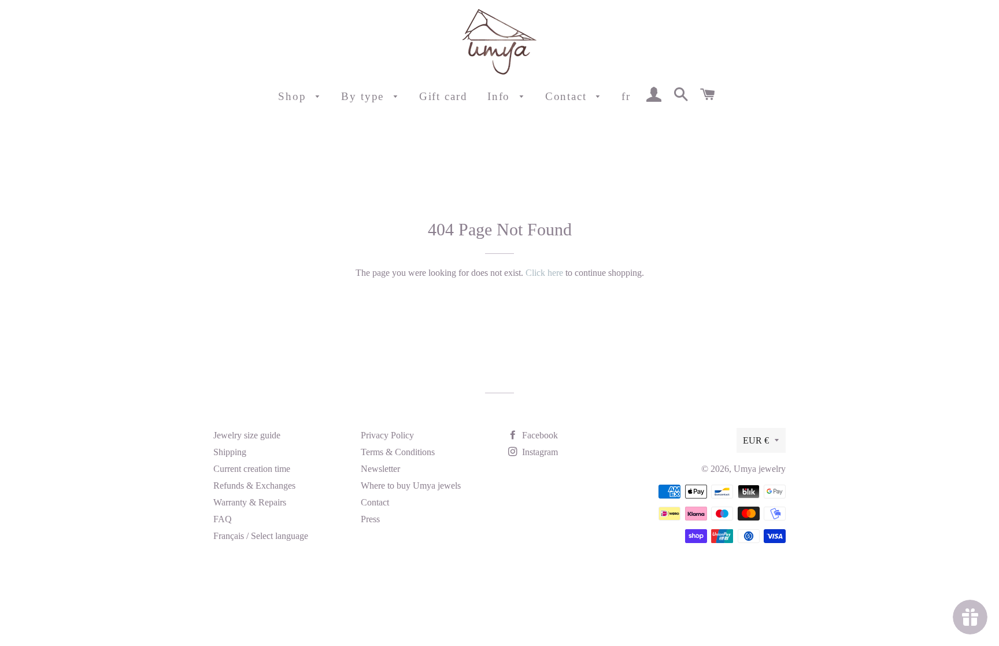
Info (501, 96)
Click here (544, 273)
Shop (294, 96)
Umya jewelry (760, 469)
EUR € (756, 440)
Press (370, 519)
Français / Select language (260, 536)
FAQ (222, 519)
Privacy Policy (387, 435)
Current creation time (251, 469)
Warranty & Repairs (249, 502)
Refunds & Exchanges (254, 485)
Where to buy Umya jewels (411, 485)
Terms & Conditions (398, 452)
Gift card (443, 96)
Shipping (229, 452)
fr (626, 96)
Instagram (539, 452)
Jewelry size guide (246, 435)
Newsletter (380, 469)
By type (364, 96)
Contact (568, 96)
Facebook (539, 435)
